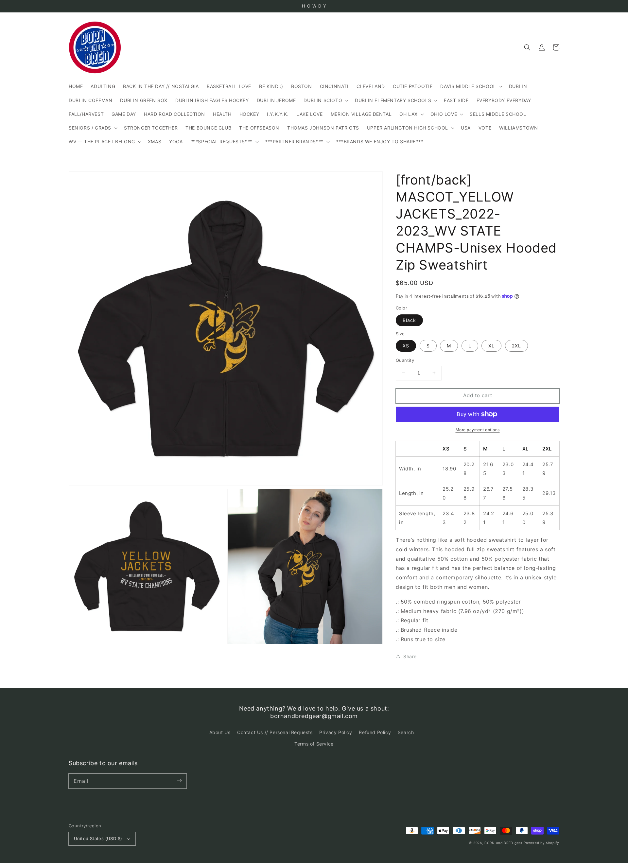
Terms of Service (314, 744)
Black (409, 320)
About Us (220, 732)
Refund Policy (375, 732)
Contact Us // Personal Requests (275, 732)
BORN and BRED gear (503, 843)
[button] (527, 47)
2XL (516, 345)
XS (406, 345)
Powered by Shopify (541, 843)
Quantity (405, 360)
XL (491, 345)
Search (406, 732)
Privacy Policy (335, 732)
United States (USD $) (98, 838)
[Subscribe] (179, 781)
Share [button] (410, 656)
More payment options (478, 429)
